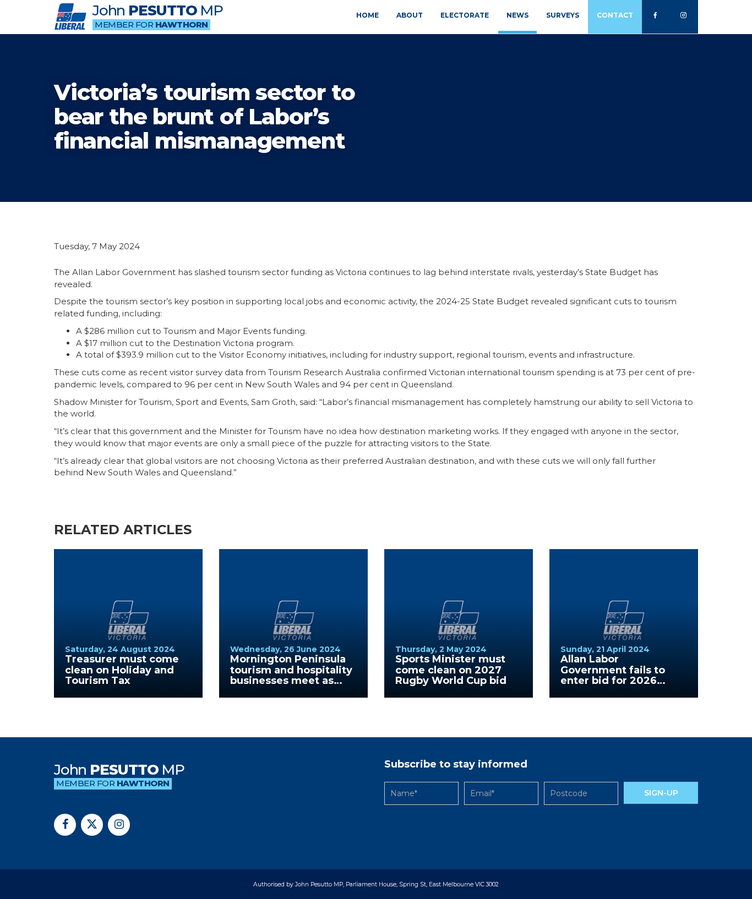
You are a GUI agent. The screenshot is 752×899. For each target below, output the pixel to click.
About (409, 15)
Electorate (464, 15)
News (517, 15)
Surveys (562, 15)
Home (367, 15)
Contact (615, 15)
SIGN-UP (661, 793)
